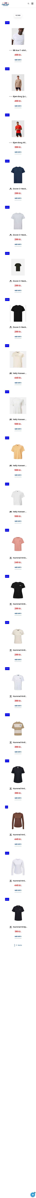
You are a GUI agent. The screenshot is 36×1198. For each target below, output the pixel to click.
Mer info (18, 60)
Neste (20, 945)
